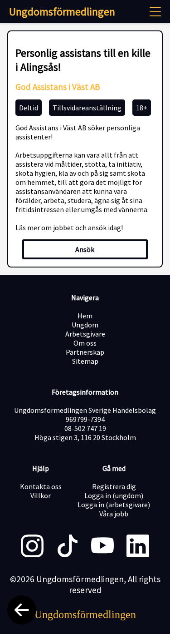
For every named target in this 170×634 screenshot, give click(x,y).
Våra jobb (113, 513)
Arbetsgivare (85, 333)
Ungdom (85, 324)
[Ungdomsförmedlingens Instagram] (32, 547)
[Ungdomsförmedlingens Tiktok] (67, 547)
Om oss (85, 342)
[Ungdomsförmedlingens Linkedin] (137, 547)
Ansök (84, 249)
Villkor (40, 495)
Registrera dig (114, 486)
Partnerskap (85, 352)
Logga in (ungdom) (113, 495)
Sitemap (85, 361)
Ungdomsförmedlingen (62, 12)
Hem (85, 315)
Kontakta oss (41, 486)
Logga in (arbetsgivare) (114, 504)
